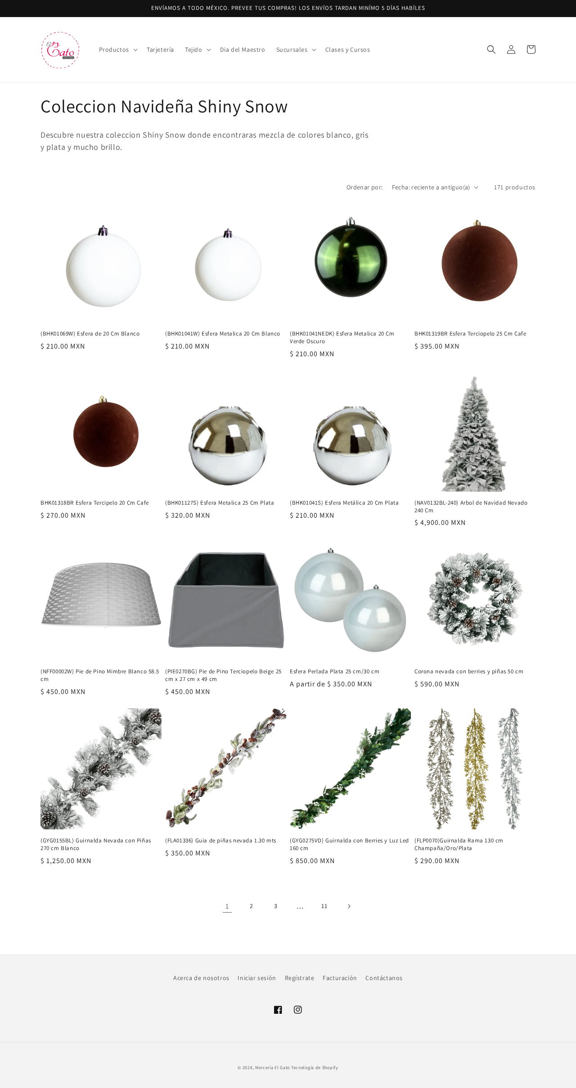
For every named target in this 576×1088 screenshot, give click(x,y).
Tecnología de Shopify (314, 1067)
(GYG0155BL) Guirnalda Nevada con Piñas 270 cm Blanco (95, 844)
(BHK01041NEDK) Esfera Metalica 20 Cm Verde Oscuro (342, 337)
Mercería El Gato (272, 1067)
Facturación (340, 978)
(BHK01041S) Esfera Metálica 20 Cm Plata (344, 502)
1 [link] (227, 906)
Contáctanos (384, 978)
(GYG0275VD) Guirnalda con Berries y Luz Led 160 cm (349, 844)
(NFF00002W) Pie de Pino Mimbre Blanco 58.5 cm (99, 675)
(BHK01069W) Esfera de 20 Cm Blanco (90, 333)
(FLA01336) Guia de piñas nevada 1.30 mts (220, 840)
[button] (117, 49)
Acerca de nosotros (201, 978)
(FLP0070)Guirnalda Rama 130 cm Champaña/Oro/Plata (459, 844)
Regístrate (300, 978)
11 (324, 906)
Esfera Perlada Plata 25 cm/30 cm (334, 671)
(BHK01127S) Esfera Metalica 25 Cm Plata (219, 502)
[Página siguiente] (349, 906)
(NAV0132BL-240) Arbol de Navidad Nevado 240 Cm (470, 506)
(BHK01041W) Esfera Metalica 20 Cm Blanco (222, 333)
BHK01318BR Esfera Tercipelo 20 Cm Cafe (94, 502)
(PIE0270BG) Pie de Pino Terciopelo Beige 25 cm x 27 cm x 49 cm (223, 675)
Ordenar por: (364, 187)
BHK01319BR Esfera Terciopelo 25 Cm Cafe (470, 333)
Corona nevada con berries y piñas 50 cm (468, 671)
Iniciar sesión (257, 978)
